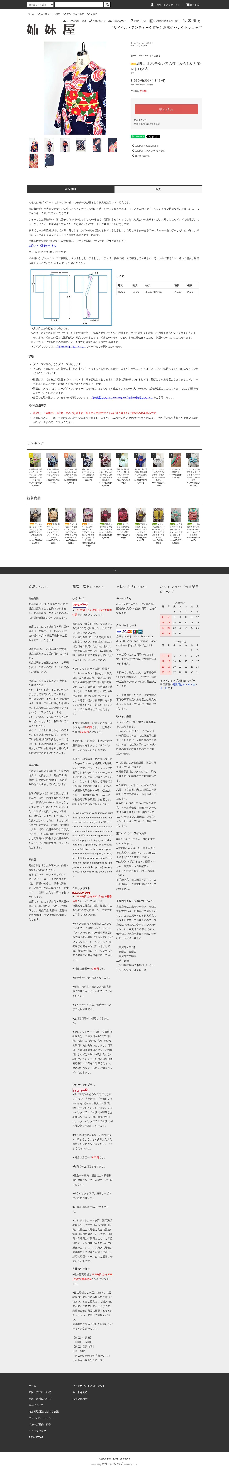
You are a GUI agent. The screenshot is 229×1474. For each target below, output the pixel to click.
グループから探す (75, 14)
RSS (31, 1437)
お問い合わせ (140, 21)
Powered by (96, 1464)
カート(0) (195, 5)
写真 (158, 189)
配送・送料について (40, 1398)
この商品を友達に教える (147, 145)
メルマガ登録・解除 (76, 21)
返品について (140, 120)
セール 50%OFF (146, 43)
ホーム (31, 14)
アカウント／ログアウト (167, 5)
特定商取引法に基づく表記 (166, 21)
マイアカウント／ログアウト (88, 1385)
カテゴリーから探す (50, 14)
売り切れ (166, 109)
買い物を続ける (142, 155)
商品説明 (70, 189)
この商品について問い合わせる (150, 150)
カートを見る (79, 1392)
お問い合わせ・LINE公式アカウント (109, 21)
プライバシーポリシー (41, 1418)
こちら (86, 804)
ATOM (39, 1437)
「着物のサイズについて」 (71, 346)
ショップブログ (37, 1430)
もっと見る (143, 46)
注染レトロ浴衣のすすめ (42, 245)
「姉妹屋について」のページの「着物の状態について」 (122, 397)
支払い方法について (40, 1392)
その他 (94, 14)
